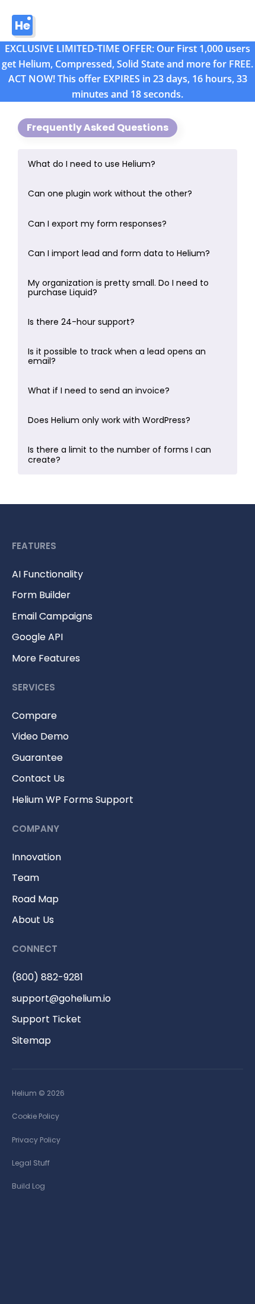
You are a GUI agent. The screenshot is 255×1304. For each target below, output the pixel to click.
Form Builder (41, 595)
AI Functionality (47, 574)
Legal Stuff (31, 1163)
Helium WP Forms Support (72, 799)
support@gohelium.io (61, 998)
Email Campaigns (52, 616)
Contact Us (38, 778)
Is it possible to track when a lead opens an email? (117, 356)
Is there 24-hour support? (81, 322)
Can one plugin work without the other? (110, 193)
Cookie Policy (35, 1116)
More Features (46, 658)
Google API (37, 637)
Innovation (36, 857)
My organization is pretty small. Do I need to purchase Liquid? (118, 287)
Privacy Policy (36, 1140)
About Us (33, 920)
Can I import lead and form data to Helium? (119, 253)
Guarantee (37, 757)
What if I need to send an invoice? (99, 390)
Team (25, 878)
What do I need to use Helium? (91, 164)
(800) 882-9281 (47, 977)
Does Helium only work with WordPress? (109, 420)
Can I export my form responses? (97, 223)
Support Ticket (46, 1019)
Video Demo (40, 736)
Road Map (35, 899)
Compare (34, 715)
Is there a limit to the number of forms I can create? (119, 454)
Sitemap (31, 1040)
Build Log (28, 1186)
